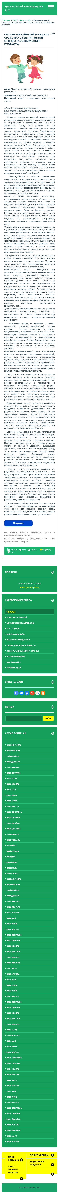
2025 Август (13, 1102)
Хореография (14, 662)
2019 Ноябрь (13, 756)
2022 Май (11, 918)
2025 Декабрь (13, 1119)
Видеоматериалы (16, 634)
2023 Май (11, 980)
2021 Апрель (13, 851)
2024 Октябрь (13, 1063)
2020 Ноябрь (13, 823)
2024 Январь (13, 1024)
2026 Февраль (13, 1130)
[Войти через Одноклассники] (43, 693)
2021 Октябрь (13, 885)
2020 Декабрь (14, 829)
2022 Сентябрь (14, 935)
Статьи (14, 550)
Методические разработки (20, 623)
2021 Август (13, 873)
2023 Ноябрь (13, 1013)
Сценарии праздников (18, 640)
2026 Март (12, 1136)
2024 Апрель (13, 1035)
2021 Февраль (13, 840)
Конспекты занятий (17, 617)
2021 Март (12, 845)
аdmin (33, 550)
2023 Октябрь (13, 1007)
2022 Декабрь (13, 952)
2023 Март (12, 968)
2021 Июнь (12, 862)
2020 (14, 20)
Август (22, 20)
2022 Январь (13, 901)
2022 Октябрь (13, 940)
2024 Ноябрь (13, 1069)
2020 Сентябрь (14, 812)
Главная (6, 20)
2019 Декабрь (13, 762)
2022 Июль (12, 924)
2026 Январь (13, 1125)
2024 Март (12, 1030)
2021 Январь (13, 834)
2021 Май (11, 857)
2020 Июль (12, 801)
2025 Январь (13, 1074)
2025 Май (11, 1091)
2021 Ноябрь (13, 890)
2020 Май (11, 790)
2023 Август (13, 996)
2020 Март (12, 778)
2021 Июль (12, 868)
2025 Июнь (12, 1097)
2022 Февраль (13, 907)
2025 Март (12, 1080)
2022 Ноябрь (13, 946)
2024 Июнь (12, 1047)
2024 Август (13, 1052)
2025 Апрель (13, 1086)
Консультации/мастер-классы (23, 651)
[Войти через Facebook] (27, 693)
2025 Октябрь (13, 1114)
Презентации (13, 629)
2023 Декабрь (13, 1019)
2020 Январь (13, 767)
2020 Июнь (12, 795)
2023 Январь (13, 957)
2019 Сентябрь (14, 745)
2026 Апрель (13, 1141)
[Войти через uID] (16, 693)
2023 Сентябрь (14, 1002)
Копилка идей (14, 668)
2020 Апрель (13, 784)
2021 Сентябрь (14, 879)
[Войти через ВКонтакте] (21, 693)
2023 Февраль (13, 963)
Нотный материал (16, 656)
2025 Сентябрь (14, 1108)
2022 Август (13, 929)
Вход (36, 587)
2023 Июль (12, 991)
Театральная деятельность (21, 645)
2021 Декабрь (13, 896)
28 (29, 20)
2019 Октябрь (13, 751)
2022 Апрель (13, 912)
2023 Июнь (12, 985)
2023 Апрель (13, 974)
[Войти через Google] (37, 693)
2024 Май (11, 1041)
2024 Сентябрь (14, 1058)
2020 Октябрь (13, 818)
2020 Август (13, 806)
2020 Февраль (14, 773)
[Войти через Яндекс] (32, 693)
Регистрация (26, 587)
